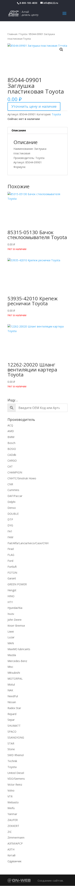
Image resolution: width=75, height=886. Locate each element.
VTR (10, 796)
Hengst (12, 590)
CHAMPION (15, 472)
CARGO (12, 460)
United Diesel (16, 773)
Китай (11, 855)
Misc (10, 667)
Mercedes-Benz (17, 661)
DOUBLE (13, 513)
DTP (10, 519)
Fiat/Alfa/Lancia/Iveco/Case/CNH (28, 543)
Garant (12, 578)
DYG (10, 525)
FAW (10, 537)
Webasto (13, 802)
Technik (12, 761)
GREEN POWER (17, 584)
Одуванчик (15, 861)
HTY (10, 602)
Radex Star (14, 708)
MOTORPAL (15, 678)
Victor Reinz (15, 784)
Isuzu (11, 614)
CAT (10, 466)
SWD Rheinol (16, 755)
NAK (10, 690)
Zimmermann (16, 837)
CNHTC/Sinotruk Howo (22, 478)
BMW (11, 437)
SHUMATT (14, 725)
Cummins (13, 490)
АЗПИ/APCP (15, 843)
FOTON (12, 572)
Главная (12, 34)
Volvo (11, 790)
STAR (11, 743)
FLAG (11, 555)
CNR (10, 484)
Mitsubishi (14, 672)
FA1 (10, 531)
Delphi (11, 502)
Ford (10, 561)
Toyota (23, 34)
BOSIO (12, 449)
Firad (11, 549)
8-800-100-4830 (28, 3)
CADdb (12, 455)
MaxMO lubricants (19, 649)
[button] (61, 49)
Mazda (12, 655)
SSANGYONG (16, 737)
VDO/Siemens (16, 778)
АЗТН (11, 849)
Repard (12, 714)
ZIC (10, 832)
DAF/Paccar (15, 496)
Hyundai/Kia (15, 608)
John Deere (15, 619)
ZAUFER (13, 820)
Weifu (11, 808)
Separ (11, 720)
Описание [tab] (19, 130)
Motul (11, 684)
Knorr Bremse (16, 625)
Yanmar (12, 814)
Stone (11, 749)
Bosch (11, 443)
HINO (11, 596)
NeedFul (13, 696)
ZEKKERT (13, 826)
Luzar (11, 637)
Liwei (11, 631)
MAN (11, 643)
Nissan (12, 702)
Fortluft (12, 566)
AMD (11, 431)
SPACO (12, 731)
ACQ (10, 425)
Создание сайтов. (51, 880)
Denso (12, 508)
